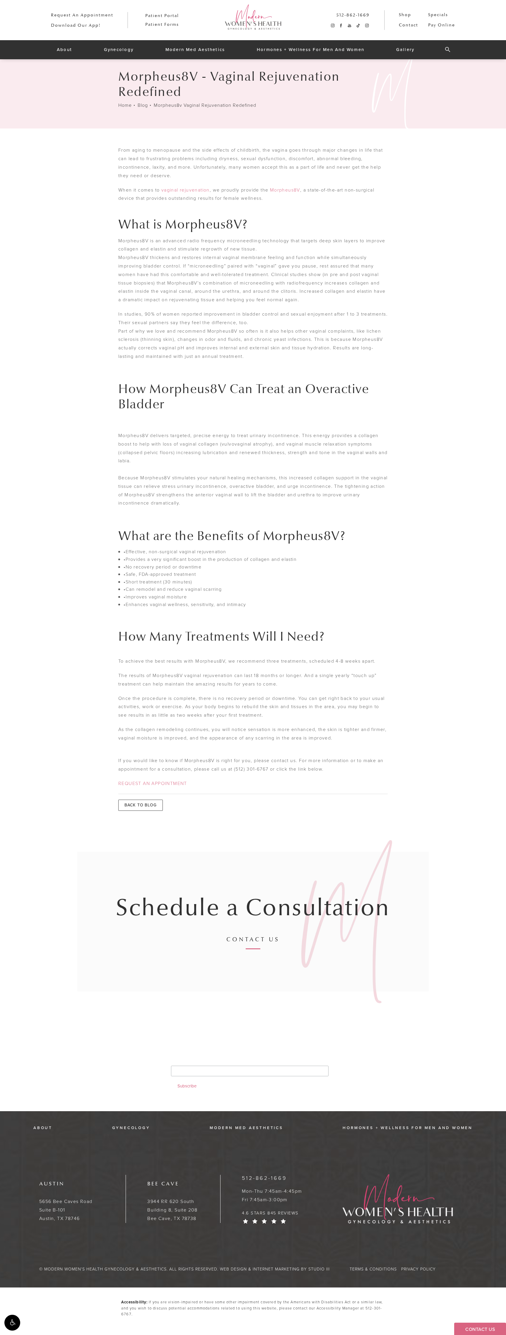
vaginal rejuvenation (185, 190)
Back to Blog (140, 805)
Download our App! (76, 25)
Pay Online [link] (441, 25)
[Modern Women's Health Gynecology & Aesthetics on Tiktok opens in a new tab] (358, 25)
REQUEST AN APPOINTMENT (152, 783)
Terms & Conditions (373, 1269)
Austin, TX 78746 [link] (66, 1201)
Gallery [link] (405, 49)
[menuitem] (332, 25)
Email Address (188, 1061)
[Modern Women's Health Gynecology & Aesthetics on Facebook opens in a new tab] (341, 25)
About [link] (64, 49)
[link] (353, 15)
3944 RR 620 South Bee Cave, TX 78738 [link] (172, 1201)
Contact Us (253, 940)
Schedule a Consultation (253, 908)
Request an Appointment (82, 15)
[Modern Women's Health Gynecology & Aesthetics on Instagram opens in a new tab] (332, 25)
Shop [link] (405, 15)
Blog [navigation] (143, 105)
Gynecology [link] (119, 49)
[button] (12, 1323)
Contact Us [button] (480, 1329)
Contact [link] (408, 25)
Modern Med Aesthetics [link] (195, 49)
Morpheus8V (285, 190)
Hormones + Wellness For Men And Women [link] (310, 49)
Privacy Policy (418, 1269)
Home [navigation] (125, 105)
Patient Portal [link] (162, 15)
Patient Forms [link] (162, 24)
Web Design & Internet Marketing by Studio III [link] (275, 1269)
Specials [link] (438, 15)
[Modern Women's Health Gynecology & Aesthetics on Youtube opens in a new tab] (349, 25)
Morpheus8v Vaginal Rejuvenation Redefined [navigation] (205, 105)
